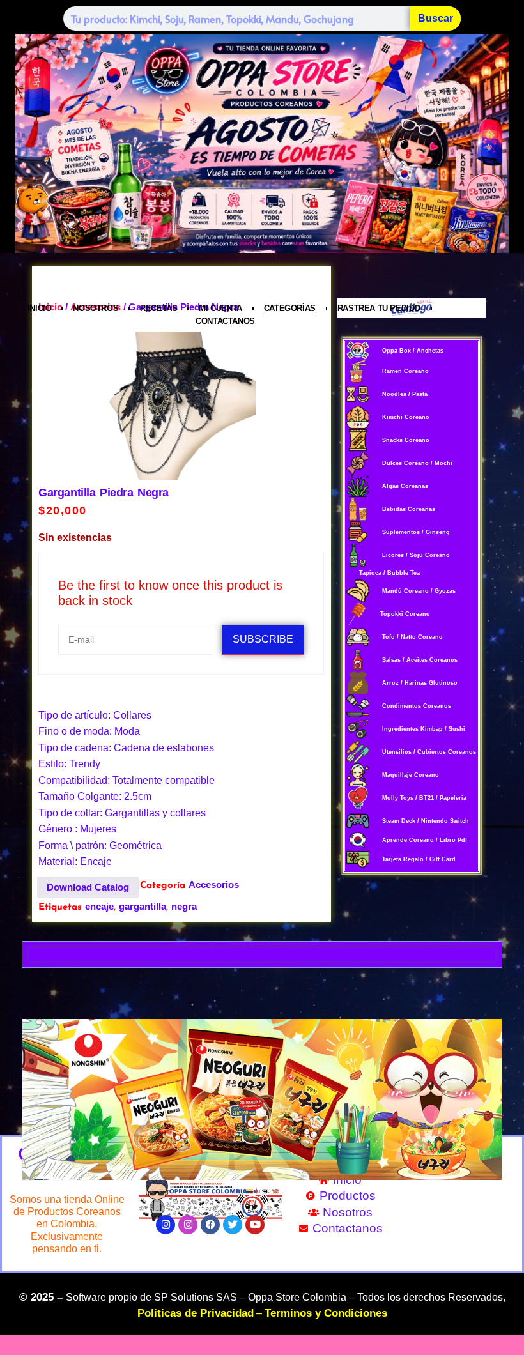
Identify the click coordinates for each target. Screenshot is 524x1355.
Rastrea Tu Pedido (378, 308)
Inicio (39, 308)
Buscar (435, 18)
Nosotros (95, 308)
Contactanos (225, 321)
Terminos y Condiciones (326, 1313)
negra (184, 906)
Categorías (290, 308)
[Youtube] (255, 1224)
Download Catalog (88, 887)
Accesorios (214, 884)
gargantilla (142, 906)
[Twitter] (232, 1224)
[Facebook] (210, 1224)
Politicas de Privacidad (195, 1313)
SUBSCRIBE (263, 639)
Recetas (158, 308)
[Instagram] (165, 1224)
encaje (99, 906)
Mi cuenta (220, 308)
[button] (37, 1100)
